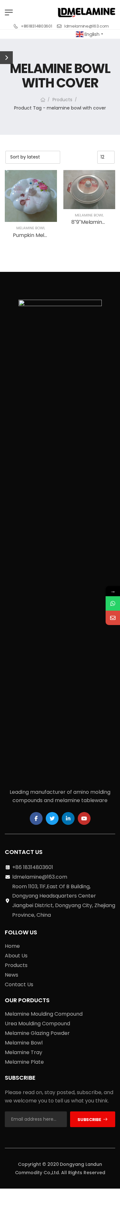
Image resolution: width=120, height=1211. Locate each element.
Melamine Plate (24, 1062)
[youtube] (84, 818)
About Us (16, 956)
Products (62, 99)
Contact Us (19, 984)
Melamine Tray (23, 1052)
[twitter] (52, 818)
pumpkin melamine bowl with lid (52, 235)
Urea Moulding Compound (37, 1023)
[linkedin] (68, 818)
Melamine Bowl (30, 228)
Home (12, 946)
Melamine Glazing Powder (37, 1033)
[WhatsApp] (113, 603)
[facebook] (36, 818)
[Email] (113, 618)
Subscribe (89, 1120)
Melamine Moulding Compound (44, 1014)
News (11, 975)
